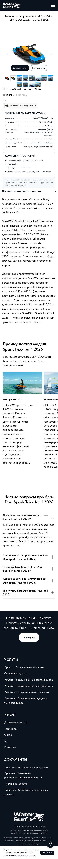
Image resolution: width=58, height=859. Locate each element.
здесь (38, 844)
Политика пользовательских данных (26, 767)
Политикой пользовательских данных (19, 855)
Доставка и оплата (15, 722)
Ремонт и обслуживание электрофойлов (28, 679)
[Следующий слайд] (50, 54)
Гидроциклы (26, 16)
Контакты (10, 747)
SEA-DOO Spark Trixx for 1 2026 (29, 19)
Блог (7, 741)
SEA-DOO (43, 16)
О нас (8, 734)
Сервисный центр (15, 673)
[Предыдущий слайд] (7, 54)
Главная (10, 16)
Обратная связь (38, 68)
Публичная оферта (15, 783)
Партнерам (11, 728)
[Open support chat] (50, 843)
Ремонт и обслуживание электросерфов (28, 686)
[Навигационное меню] (53, 5)
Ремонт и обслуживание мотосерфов (26, 692)
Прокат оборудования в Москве (24, 667)
